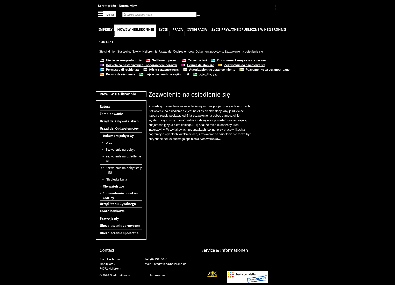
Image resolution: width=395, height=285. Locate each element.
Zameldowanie (111, 114)
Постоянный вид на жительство (241, 60)
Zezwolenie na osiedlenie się (244, 51)
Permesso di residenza (122, 69)
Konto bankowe (112, 211)
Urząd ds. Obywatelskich (119, 121)
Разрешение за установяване (267, 69)
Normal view (128, 5)
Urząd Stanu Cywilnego (118, 204)
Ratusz (105, 107)
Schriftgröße (107, 5)
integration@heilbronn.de (169, 263)
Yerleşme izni (197, 60)
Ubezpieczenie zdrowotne (120, 226)
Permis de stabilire (200, 65)
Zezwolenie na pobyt (120, 149)
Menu (110, 15)
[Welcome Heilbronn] (276, 8)
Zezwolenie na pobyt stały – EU (124, 170)
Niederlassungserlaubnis (124, 60)
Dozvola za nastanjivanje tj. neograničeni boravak (141, 65)
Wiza (109, 142)
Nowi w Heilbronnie (144, 51)
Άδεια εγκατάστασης (164, 69)
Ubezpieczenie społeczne (119, 233)
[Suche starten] (198, 15)
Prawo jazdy (109, 218)
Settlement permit (165, 60)
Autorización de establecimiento (212, 69)
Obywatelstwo (113, 186)
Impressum (157, 275)
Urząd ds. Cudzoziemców (176, 51)
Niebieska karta (116, 179)
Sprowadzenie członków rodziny (120, 195)
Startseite (123, 51)
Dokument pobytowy (209, 51)
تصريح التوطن (208, 74)
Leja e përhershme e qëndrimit (167, 74)
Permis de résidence (120, 74)
